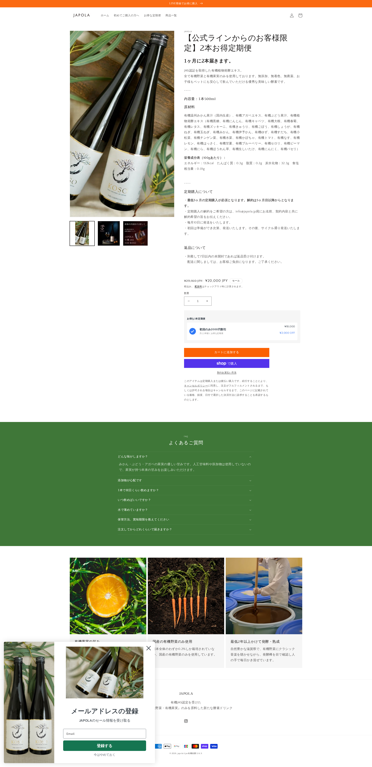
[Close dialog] (148, 648)
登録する (104, 746)
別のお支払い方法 (226, 372)
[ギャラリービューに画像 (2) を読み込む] (108, 233)
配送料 (198, 286)
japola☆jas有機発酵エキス (189, 753)
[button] (186, 457)
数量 (186, 293)
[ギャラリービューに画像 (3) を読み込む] (135, 233)
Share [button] (192, 409)
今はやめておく (104, 754)
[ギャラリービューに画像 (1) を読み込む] (82, 233)
